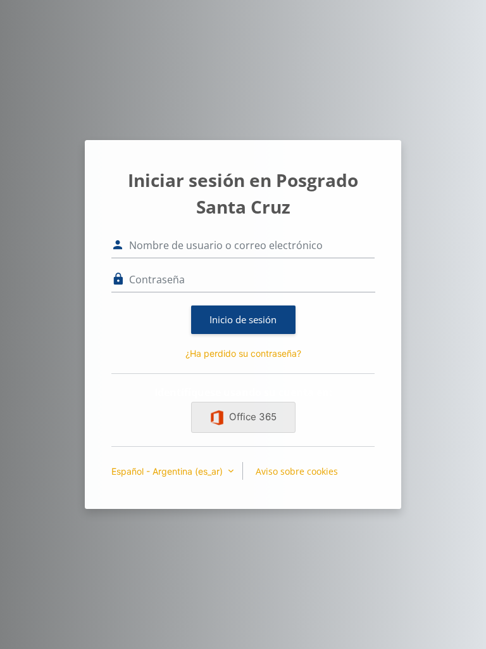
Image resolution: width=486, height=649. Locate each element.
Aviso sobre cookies (297, 471)
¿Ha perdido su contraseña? (243, 353)
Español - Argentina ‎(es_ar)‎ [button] (168, 471)
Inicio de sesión (243, 319)
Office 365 (253, 417)
